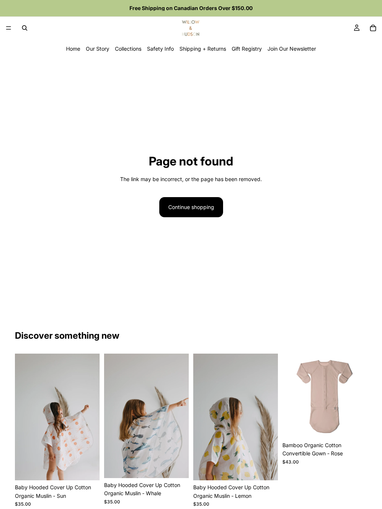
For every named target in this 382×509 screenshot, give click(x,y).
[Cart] (373, 28)
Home (73, 48)
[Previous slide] (290, 396)
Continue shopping (191, 207)
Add (94, 468)
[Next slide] (359, 396)
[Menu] (8, 28)
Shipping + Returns (202, 48)
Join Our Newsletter (291, 48)
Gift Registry (247, 48)
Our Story (97, 48)
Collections (128, 48)
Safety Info (160, 48)
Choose (361, 426)
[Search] (24, 28)
